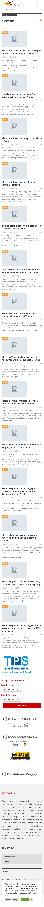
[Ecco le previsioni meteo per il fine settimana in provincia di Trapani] (15, 82)
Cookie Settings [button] (12, 899)
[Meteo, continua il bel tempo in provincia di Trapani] (15, 126)
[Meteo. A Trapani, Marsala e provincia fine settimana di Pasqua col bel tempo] (15, 345)
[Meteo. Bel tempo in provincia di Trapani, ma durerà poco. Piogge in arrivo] (15, 39)
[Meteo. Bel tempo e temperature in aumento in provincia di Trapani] (15, 301)
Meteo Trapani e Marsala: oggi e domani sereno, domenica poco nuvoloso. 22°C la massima (21, 628)
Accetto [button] (24, 899)
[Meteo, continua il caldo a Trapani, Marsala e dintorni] (15, 170)
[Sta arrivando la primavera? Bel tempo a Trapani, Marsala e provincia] (15, 433)
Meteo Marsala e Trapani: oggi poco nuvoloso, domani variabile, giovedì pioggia (19, 538)
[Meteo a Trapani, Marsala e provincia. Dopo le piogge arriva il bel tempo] (15, 389)
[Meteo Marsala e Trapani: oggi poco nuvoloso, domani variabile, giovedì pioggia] (15, 523)
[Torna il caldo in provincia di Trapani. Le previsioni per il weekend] (15, 214)
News (5, 32)
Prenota (22, 705)
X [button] (31, 899)
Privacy (7, 861)
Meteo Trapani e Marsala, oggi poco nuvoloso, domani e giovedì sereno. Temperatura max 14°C (19, 491)
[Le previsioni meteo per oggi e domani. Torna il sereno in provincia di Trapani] (15, 258)
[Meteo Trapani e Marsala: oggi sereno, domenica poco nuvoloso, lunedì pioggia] (15, 570)
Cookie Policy (10, 857)
